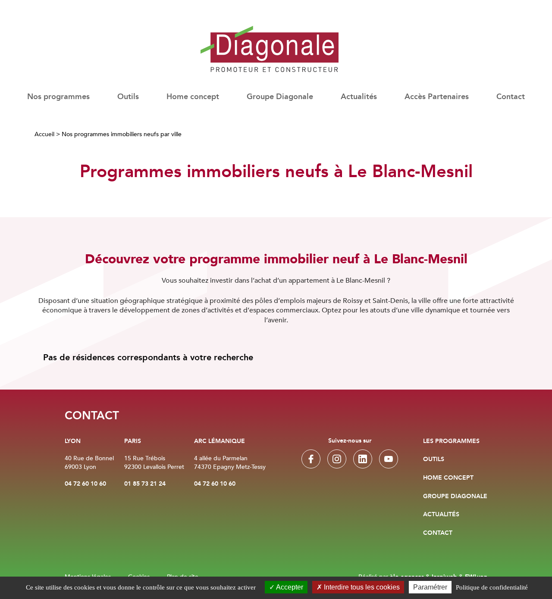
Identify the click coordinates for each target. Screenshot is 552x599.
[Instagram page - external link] (336, 458)
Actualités (359, 97)
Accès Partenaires (437, 97)
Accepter (289, 587)
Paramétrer (430, 587)
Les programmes (451, 441)
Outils (433, 459)
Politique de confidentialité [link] (492, 587)
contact (437, 533)
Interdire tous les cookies (361, 587)
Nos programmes (58, 97)
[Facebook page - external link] (310, 458)
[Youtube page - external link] (388, 458)
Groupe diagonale (455, 496)
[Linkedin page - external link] (362, 458)
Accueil (44, 134)
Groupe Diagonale (280, 97)
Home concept (192, 97)
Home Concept (448, 478)
